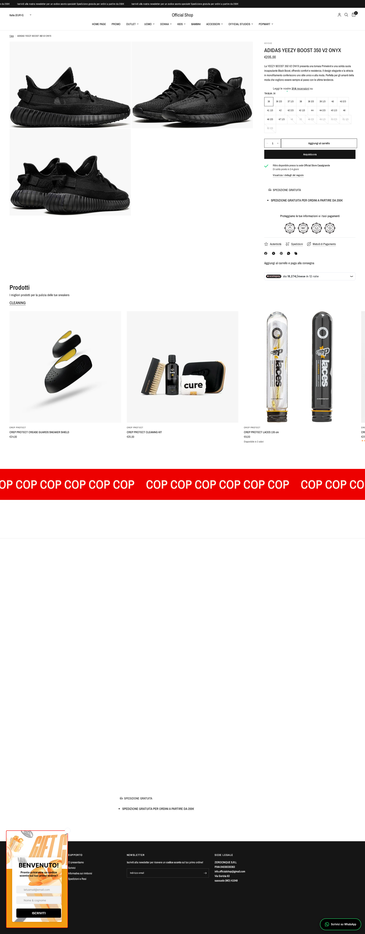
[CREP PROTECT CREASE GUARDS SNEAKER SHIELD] (65, 367)
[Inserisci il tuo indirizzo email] (205, 873)
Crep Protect (18, 427)
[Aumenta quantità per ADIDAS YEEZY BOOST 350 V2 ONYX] (278, 143)
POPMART (264, 24)
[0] (352, 15)
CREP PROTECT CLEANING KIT (144, 432)
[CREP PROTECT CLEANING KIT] (182, 367)
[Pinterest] (282, 253)
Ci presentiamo (76, 862)
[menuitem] (99, 24)
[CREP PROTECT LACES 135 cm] (299, 367)
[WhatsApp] (289, 253)
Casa (12, 35)
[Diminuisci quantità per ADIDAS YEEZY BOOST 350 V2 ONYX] (267, 143)
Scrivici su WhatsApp (343, 924)
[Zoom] (123, 49)
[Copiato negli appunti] (296, 253)
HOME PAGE (99, 24)
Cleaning (18, 302)
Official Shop (182, 15)
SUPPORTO (75, 855)
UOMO (148, 24)
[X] (274, 253)
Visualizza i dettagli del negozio (288, 175)
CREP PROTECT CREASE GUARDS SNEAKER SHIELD (39, 432)
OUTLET (131, 24)
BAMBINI (196, 24)
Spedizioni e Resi (77, 879)
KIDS (180, 24)
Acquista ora (310, 154)
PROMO (116, 24)
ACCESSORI (213, 24)
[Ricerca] (346, 15)
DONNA (164, 24)
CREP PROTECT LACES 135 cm (261, 432)
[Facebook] (266, 253)
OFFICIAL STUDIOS (239, 24)
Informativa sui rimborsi (80, 873)
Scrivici (71, 868)
